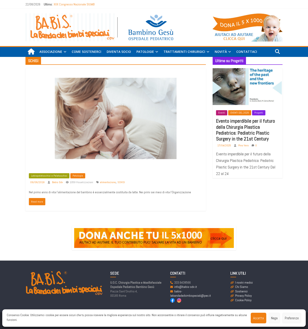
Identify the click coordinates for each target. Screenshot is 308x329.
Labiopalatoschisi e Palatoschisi (49, 175)
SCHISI (121, 182)
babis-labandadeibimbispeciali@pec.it (190, 293)
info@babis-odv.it (185, 287)
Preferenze (292, 318)
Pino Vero (243, 145)
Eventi (221, 112)
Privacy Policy (243, 296)
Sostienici (241, 291)
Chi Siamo (241, 287)
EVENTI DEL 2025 (239, 112)
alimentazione (108, 182)
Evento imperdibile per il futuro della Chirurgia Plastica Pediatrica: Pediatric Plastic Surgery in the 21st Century (245, 130)
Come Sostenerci (86, 51)
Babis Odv (58, 182)
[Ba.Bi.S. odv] (31, 52)
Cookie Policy (243, 300)
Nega (274, 318)
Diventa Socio (119, 51)
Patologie (78, 175)
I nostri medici (244, 282)
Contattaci (246, 51)
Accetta (258, 318)
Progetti (258, 112)
